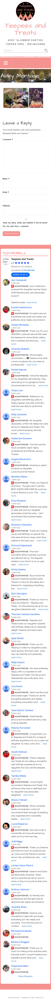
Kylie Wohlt (17, 638)
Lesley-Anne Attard (22, 865)
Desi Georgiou (19, 593)
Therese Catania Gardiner (25, 614)
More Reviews (25, 976)
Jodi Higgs (17, 841)
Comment (8, 139)
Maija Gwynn (18, 662)
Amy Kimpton (18, 500)
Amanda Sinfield (20, 349)
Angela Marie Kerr (21, 459)
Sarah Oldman (19, 752)
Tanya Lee (17, 390)
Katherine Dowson (21, 438)
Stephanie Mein (19, 966)
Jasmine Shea (19, 907)
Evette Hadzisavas (21, 307)
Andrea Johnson (20, 889)
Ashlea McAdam (20, 325)
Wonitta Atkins (19, 476)
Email (6, 192)
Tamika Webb (18, 776)
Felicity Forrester (20, 728)
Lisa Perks (16, 686)
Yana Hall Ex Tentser (22, 710)
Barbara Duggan (20, 942)
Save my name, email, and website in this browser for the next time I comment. (25, 224)
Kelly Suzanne (19, 414)
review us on (19, 274)
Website (6, 205)
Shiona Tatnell (19, 800)
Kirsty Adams (18, 569)
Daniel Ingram (19, 369)
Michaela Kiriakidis (21, 931)
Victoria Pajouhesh (21, 545)
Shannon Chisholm (21, 524)
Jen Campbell (19, 280)
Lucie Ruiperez (19, 824)
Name (6, 178)
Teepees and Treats (25, 29)
